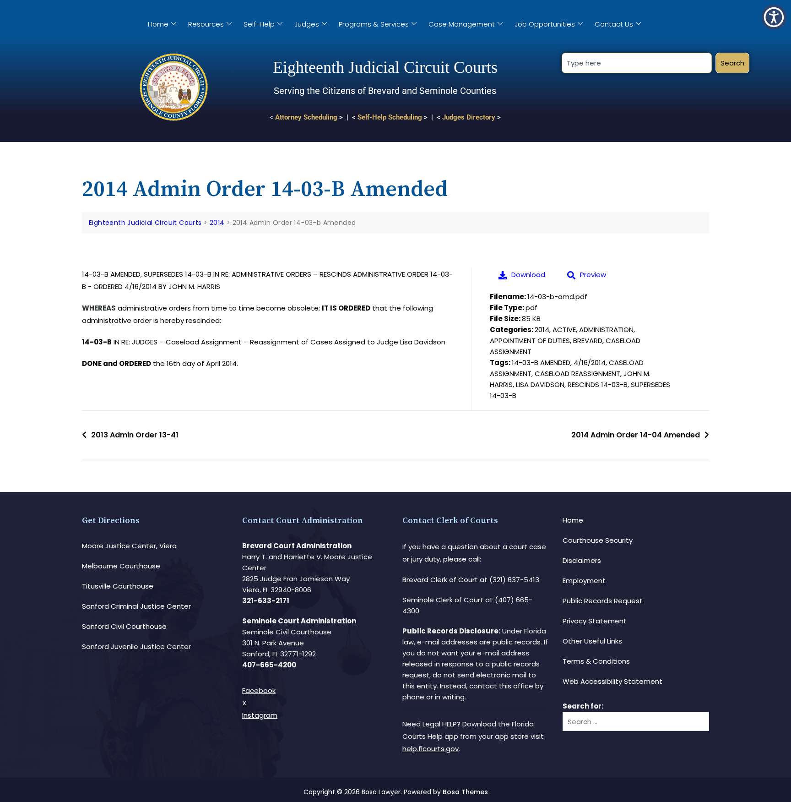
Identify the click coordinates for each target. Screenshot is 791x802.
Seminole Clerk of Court (442, 600)
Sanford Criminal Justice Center (136, 606)
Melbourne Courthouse (121, 566)
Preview (593, 274)
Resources (206, 24)
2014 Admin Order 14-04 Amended (635, 435)
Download (528, 274)
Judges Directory (468, 117)
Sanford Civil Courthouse (124, 626)
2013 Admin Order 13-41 (135, 435)
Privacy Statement (595, 621)
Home (158, 24)
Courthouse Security (598, 540)
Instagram (259, 715)
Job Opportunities (545, 24)
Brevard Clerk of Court (440, 579)
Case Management (461, 24)
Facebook (259, 690)
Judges (306, 24)
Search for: (583, 706)
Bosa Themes (465, 792)
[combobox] (636, 63)
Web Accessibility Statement (612, 681)
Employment (584, 580)
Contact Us (614, 24)
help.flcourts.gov (430, 748)
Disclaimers (582, 560)
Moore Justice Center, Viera (129, 546)
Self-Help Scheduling (390, 117)
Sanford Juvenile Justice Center (136, 646)
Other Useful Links (592, 641)
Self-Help (259, 24)
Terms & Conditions (596, 661)
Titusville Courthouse (117, 586)
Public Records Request (603, 601)
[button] (773, 17)
